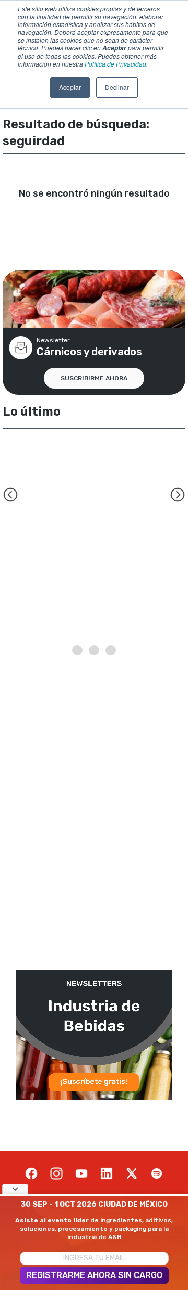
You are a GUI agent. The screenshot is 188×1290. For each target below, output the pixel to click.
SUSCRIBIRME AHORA (94, 378)
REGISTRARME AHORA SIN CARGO (94, 1275)
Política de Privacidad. (116, 63)
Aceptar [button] (70, 87)
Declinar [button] (117, 87)
